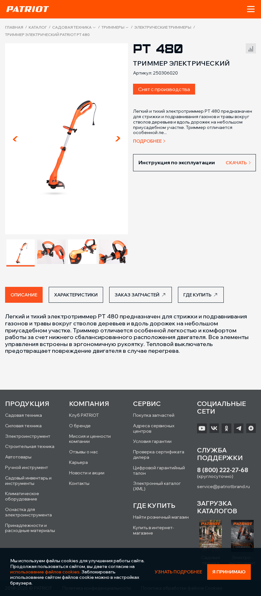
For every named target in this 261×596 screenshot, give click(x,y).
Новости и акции (86, 473)
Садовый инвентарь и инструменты (28, 480)
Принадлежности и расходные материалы (30, 528)
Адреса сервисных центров (153, 428)
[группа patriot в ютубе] (202, 428)
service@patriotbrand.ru (223, 486)
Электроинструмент (27, 436)
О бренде (80, 426)
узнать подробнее (178, 572)
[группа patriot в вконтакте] (214, 428)
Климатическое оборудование (22, 496)
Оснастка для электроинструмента (28, 512)
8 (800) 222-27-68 (222, 470)
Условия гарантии (152, 441)
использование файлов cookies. (45, 572)
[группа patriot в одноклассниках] (226, 428)
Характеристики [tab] (76, 295)
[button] (251, 9)
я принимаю (229, 572)
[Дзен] (251, 428)
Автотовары (18, 457)
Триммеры (113, 27)
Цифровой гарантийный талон (159, 470)
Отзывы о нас (83, 452)
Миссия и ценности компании (90, 438)
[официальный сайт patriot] (27, 9)
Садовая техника (72, 27)
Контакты (79, 483)
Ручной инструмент (26, 467)
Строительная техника (29, 446)
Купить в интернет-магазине (153, 530)
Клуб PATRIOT (84, 415)
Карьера (78, 462)
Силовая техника (23, 426)
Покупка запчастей (153, 415)
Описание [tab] (24, 295)
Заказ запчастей (137, 295)
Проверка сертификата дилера (158, 454)
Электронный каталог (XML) (157, 486)
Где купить (197, 295)
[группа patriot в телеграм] (239, 428)
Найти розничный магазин (161, 517)
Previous (15, 139)
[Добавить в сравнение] (251, 48)
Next (118, 139)
